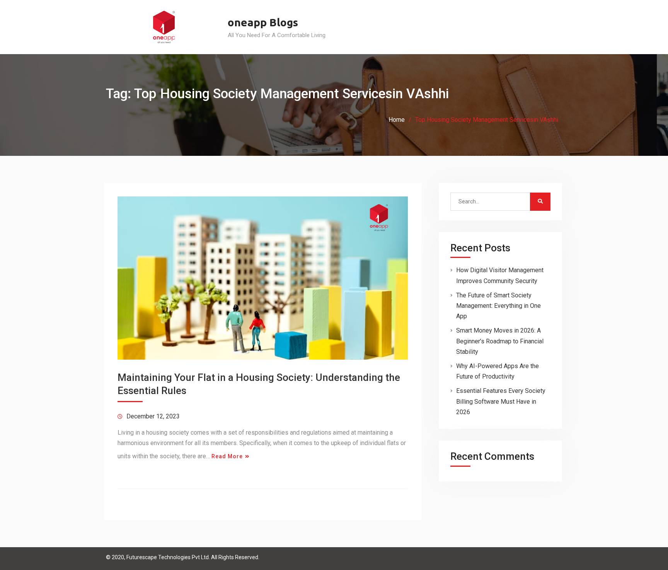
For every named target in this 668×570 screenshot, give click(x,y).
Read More (227, 456)
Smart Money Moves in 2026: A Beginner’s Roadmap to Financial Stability (500, 341)
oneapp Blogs (263, 22)
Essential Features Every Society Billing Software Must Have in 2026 (500, 401)
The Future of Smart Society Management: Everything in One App (498, 306)
